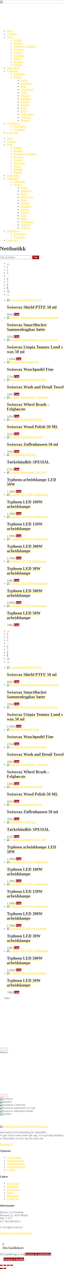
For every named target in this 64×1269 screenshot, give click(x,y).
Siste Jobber (13, 67)
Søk (36, 257)
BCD (23, 86)
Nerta (23, 108)
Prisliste (18, 40)
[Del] (8, 1265)
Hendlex (18, 43)
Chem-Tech (26, 89)
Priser (10, 37)
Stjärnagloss (26, 114)
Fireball (18, 64)
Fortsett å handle (13, 1259)
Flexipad (25, 95)
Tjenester (12, 34)
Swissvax (19, 49)
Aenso (23, 80)
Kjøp (16, 314)
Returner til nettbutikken (38, 1254)
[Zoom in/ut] (1, 1265)
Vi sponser (19, 129)
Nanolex (18, 52)
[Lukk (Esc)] (11, 1265)
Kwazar (24, 101)
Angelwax (19, 55)
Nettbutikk (12, 71)
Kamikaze (25, 98)
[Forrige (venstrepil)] (1, 1268)
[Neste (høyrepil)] (4, 1268)
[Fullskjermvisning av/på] (4, 1265)
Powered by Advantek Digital (16, 1233)
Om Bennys (13, 123)
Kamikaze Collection (25, 46)
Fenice (17, 58)
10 (8, 291)
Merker (18, 77)
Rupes (23, 111)
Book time (12, 132)
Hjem (10, 30)
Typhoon (25, 120)
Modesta (18, 61)
